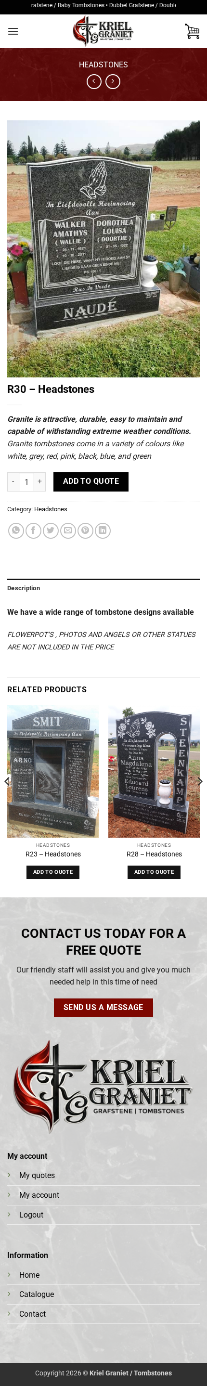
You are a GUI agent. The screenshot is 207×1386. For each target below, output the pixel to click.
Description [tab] (23, 588)
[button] (13, 31)
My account (39, 1195)
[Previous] (7, 800)
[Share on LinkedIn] (103, 531)
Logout (31, 1214)
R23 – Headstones (53, 854)
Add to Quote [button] (53, 872)
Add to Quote (91, 481)
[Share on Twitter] (51, 531)
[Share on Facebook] (33, 531)
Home (29, 1275)
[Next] (199, 800)
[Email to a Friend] (68, 531)
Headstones (103, 64)
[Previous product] (112, 81)
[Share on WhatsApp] (16, 531)
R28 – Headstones (154, 854)
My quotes (37, 1175)
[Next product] (94, 81)
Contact (32, 1314)
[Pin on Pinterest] (85, 531)
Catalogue (36, 1294)
